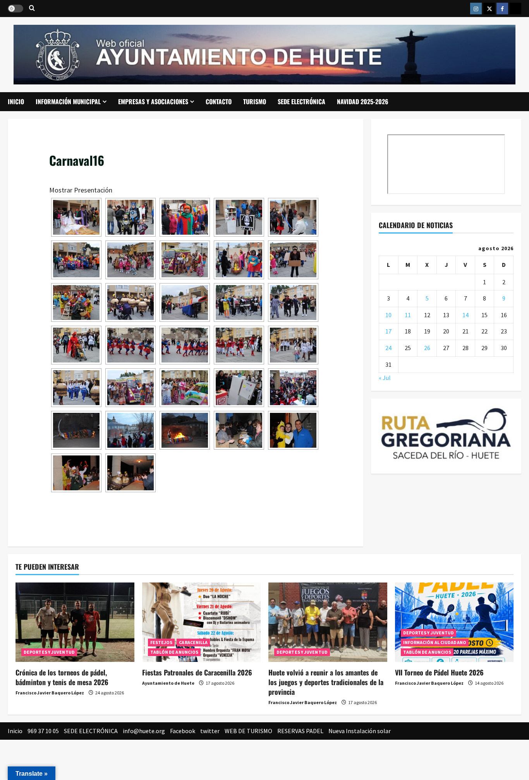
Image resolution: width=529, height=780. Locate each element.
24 (388, 348)
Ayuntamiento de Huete (168, 683)
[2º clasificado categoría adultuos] (76, 217)
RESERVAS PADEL (300, 731)
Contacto (219, 101)
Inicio (16, 101)
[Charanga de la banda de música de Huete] (239, 302)
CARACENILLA (193, 642)
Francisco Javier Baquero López (49, 693)
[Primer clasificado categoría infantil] (239, 217)
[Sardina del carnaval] (184, 302)
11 (408, 315)
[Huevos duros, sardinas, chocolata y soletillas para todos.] (239, 430)
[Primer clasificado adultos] (130, 302)
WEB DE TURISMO (248, 731)
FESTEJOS (161, 642)
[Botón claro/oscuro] (15, 8)
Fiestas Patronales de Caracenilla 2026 (197, 672)
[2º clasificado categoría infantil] (130, 217)
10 (388, 315)
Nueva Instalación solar (359, 731)
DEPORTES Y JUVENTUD (49, 652)
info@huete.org (144, 731)
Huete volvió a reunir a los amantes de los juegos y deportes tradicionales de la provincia (325, 682)
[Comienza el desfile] (293, 302)
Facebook (182, 731)
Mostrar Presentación (80, 190)
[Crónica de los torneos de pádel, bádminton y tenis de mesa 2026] (74, 621)
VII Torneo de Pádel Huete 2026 (439, 672)
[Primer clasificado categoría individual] (293, 259)
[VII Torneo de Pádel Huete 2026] (454, 621)
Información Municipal (68, 101)
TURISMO (254, 101)
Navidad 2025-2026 (362, 101)
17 (388, 331)
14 (465, 315)
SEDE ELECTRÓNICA (301, 101)
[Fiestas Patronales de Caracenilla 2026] (201, 621)
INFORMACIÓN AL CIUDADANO (434, 642)
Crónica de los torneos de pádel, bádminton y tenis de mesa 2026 (61, 677)
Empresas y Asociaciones (153, 101)
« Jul (385, 377)
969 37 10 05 (43, 731)
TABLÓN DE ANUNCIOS (174, 652)
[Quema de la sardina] (184, 430)
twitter (210, 731)
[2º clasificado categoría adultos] (76, 302)
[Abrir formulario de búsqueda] (32, 8)
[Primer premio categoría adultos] (130, 472)
